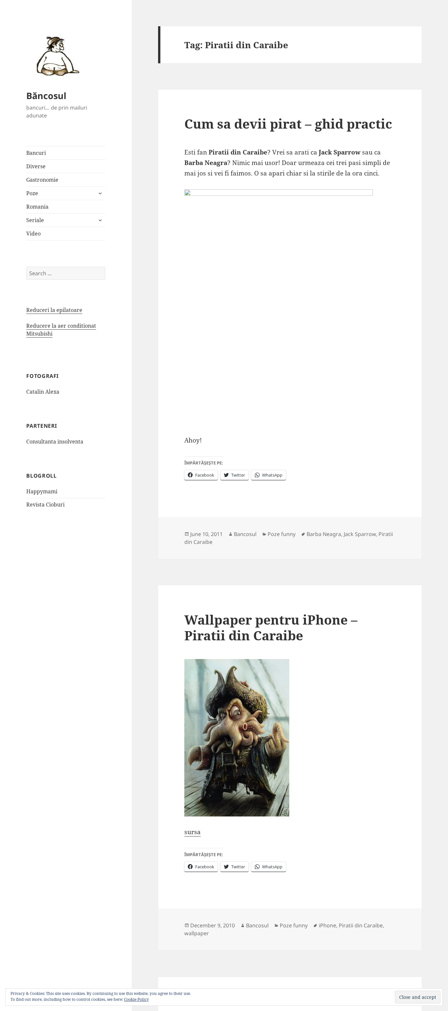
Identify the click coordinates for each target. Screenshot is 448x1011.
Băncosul (46, 96)
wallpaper (196, 933)
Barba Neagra (324, 534)
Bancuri (36, 152)
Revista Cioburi (45, 504)
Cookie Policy (136, 999)
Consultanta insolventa (54, 441)
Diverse (36, 166)
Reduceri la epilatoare (54, 310)
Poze (32, 193)
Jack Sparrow (360, 534)
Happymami (41, 491)
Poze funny (281, 534)
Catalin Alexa (42, 391)
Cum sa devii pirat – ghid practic (288, 123)
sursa (192, 832)
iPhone (327, 925)
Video (33, 233)
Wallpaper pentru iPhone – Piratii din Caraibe (270, 627)
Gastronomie (42, 179)
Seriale (35, 220)
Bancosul (245, 534)
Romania (37, 206)
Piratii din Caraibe (361, 925)
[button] (55, 55)
